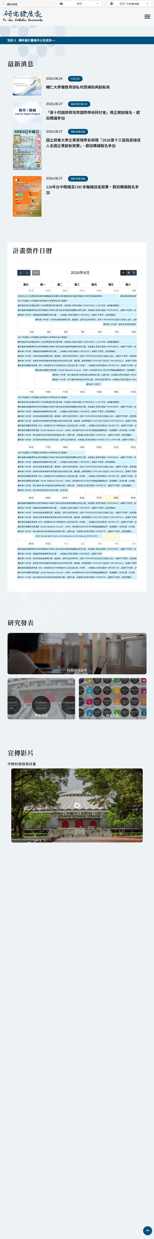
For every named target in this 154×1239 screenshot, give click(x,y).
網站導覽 (12, 4)
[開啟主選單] (147, 16)
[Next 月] (27, 273)
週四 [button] (94, 284)
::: (3, 3)
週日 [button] (26, 284)
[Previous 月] (20, 273)
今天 (36, 272)
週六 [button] (128, 284)
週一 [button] (43, 284)
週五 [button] (111, 284)
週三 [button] (77, 284)
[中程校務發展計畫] (77, 805)
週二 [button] (60, 284)
